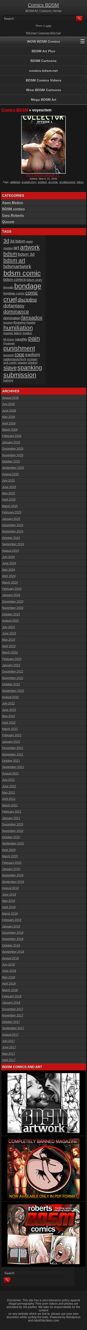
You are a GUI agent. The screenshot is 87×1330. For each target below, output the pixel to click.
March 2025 (10, 506)
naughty (21, 339)
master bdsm (12, 333)
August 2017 (10, 1035)
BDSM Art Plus (43, 51)
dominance (16, 311)
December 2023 (12, 601)
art (16, 247)
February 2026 (12, 436)
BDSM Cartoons (43, 61)
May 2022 (8, 716)
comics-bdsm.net (43, 71)
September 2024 (13, 544)
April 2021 (9, 799)
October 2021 (11, 761)
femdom (8, 322)
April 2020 (9, 850)
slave (10, 367)
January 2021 (11, 818)
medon (27, 333)
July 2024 (8, 557)
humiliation (18, 327)
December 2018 (12, 932)
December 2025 (12, 448)
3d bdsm (17, 241)
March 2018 (10, 990)
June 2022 (9, 710)
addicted (15, 182)
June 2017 (9, 1047)
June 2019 (9, 894)
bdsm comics (14, 279)
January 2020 (11, 869)
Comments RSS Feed (49, 33)
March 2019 (10, 913)
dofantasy (13, 305)
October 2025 (11, 461)
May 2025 (8, 493)
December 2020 (12, 824)
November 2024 (12, 531)
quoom (8, 355)
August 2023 (10, 620)
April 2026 (9, 423)
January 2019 (11, 926)
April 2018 (9, 983)
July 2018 (8, 964)
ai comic (53, 182)
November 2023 (12, 608)
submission (19, 375)
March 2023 (10, 652)
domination (12, 318)
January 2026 (11, 442)
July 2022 (8, 703)
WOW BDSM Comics (43, 41)
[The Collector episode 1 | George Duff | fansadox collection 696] (43, 145)
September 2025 (13, 468)
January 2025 (11, 519)
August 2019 (10, 888)
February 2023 (12, 659)
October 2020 (11, 837)
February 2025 (12, 512)
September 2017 (13, 1028)
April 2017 (9, 1060)
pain (34, 338)
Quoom (8, 221)
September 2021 (13, 767)
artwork (30, 247)
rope (19, 354)
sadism (32, 354)
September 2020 (13, 843)
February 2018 (12, 996)
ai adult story (29, 182)
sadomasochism (14, 359)
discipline (27, 299)
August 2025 (10, 474)
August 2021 (10, 773)
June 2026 (9, 410)
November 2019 (12, 875)
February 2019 (12, 920)
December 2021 (12, 748)
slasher (33, 362)
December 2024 (12, 525)
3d (6, 241)
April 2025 (9, 499)
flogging (20, 322)
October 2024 (11, 538)
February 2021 (12, 811)
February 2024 (12, 589)
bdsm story (34, 280)
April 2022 (9, 722)
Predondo (9, 343)
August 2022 (10, 697)
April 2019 (9, 907)
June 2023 (9, 633)
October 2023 (11, 614)
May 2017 (8, 1054)
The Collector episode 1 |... (43, 175)
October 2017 (11, 1022)
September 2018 (13, 952)
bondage (27, 286)
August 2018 (10, 958)
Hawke (31, 322)
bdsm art (14, 260)
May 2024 (8, 570)
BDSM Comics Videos (43, 80)
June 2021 (9, 786)
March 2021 (10, 805)
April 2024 (9, 576)
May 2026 (8, 417)
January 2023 (11, 665)
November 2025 (12, 455)
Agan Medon (12, 202)
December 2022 (12, 671)
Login (48, 26)
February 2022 (12, 735)
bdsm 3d (26, 254)
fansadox (32, 317)
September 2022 (13, 691)
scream (32, 359)
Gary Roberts (13, 215)
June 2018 (9, 971)
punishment (19, 348)
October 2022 (11, 684)
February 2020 (12, 863)
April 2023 (9, 646)
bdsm (80, 182)
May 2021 (8, 792)
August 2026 (10, 398)
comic (31, 292)
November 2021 (12, 754)
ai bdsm (42, 182)
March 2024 (10, 582)
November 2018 (12, 939)
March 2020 (10, 856)
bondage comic (14, 293)
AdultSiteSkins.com (46, 1320)
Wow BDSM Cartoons (43, 90)
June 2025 (9, 487)
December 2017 (12, 1009)
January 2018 (11, 1002)
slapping (22, 362)
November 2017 (12, 1015)
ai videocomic (67, 182)
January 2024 (11, 595)
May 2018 (8, 977)
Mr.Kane (8, 339)
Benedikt (8, 287)
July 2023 (8, 627)
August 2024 (10, 550)
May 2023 (8, 639)
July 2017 (8, 1041)
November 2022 (12, 678)
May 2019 (8, 901)
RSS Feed (31, 33)
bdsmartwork (17, 266)
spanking (29, 367)
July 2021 (8, 780)
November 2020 (12, 831)
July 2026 (8, 404)
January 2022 (11, 741)
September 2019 (13, 882)
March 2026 (10, 429)
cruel (10, 299)
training (8, 380)
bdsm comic (22, 273)
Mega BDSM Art (43, 100)
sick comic (10, 362)
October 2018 (11, 945)
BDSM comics (13, 209)
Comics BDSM (43, 5)
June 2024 (9, 563)
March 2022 (10, 729)
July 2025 (8, 480)
